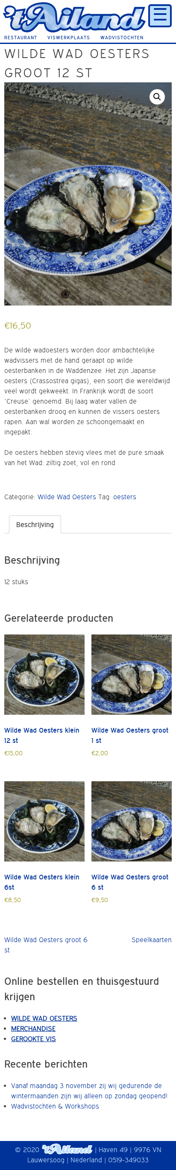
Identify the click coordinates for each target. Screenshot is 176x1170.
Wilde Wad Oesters (67, 497)
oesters (124, 497)
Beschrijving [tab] (35, 524)
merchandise (33, 1028)
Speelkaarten (152, 939)
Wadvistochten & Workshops (55, 1106)
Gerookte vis (33, 1038)
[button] (157, 97)
